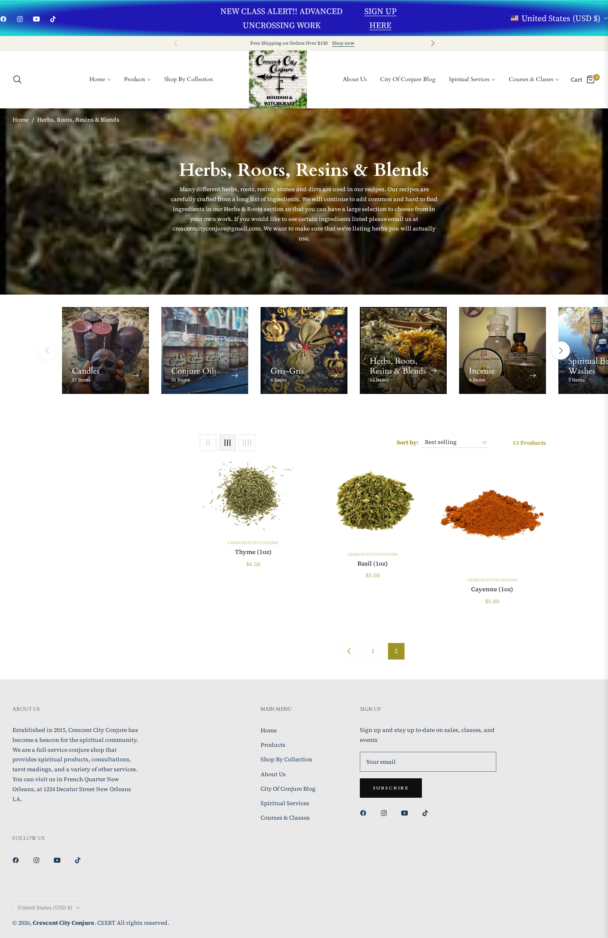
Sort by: (407, 442)
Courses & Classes (285, 817)
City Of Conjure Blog (288, 788)
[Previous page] (350, 651)
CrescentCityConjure (253, 542)
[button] (433, 43)
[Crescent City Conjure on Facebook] (365, 813)
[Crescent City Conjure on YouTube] (406, 813)
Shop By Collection (286, 759)
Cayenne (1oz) (492, 589)
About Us (273, 774)
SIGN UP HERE (380, 18)
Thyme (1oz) (253, 552)
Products (273, 745)
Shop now (343, 43)
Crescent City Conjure (63, 923)
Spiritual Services (285, 803)
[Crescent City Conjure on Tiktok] (427, 813)
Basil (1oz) (372, 563)
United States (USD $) (561, 18)
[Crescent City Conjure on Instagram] (386, 813)
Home (20, 119)
